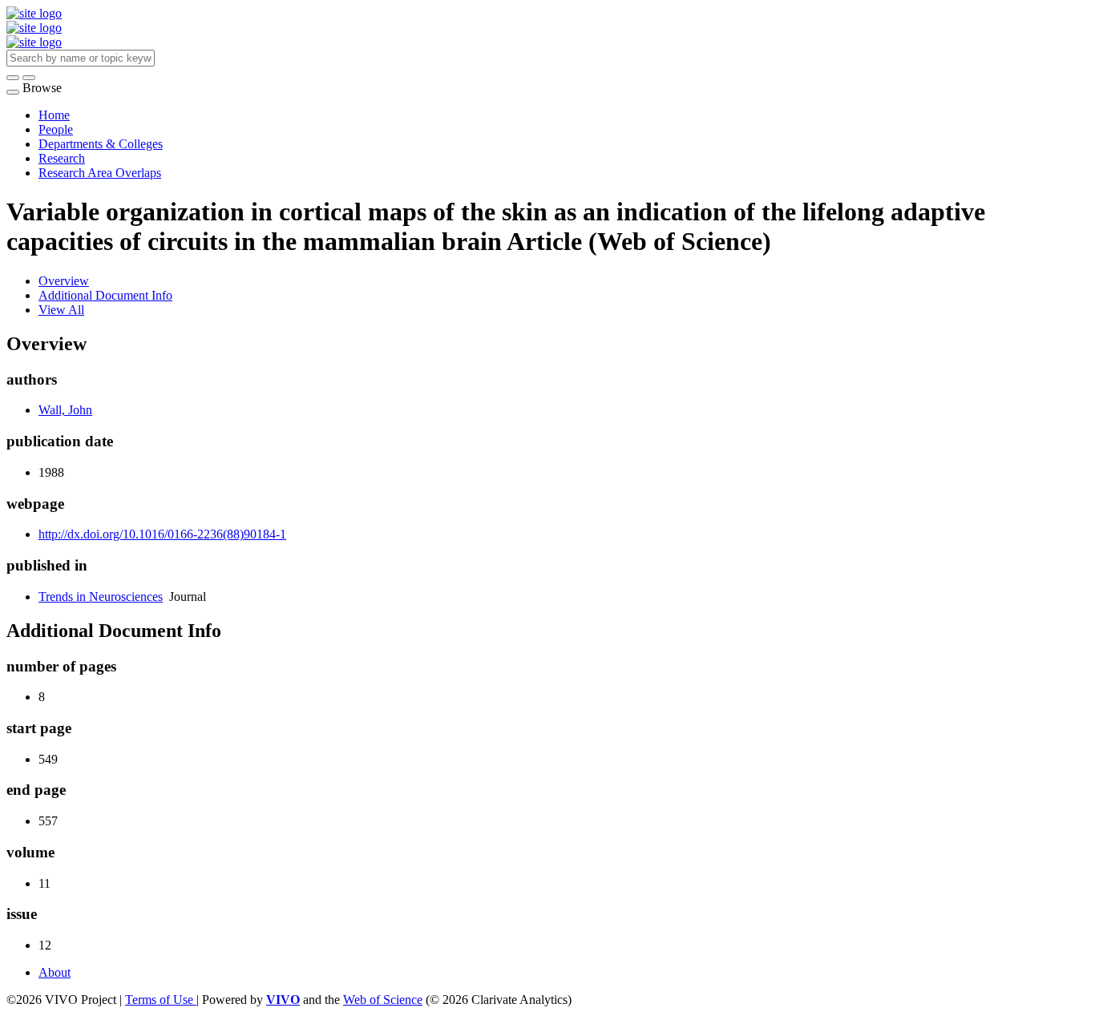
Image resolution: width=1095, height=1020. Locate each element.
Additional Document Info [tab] (105, 295)
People (55, 129)
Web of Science (382, 999)
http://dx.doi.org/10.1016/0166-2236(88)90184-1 (162, 534)
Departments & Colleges (100, 144)
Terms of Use (160, 999)
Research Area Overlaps (99, 172)
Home (54, 115)
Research (61, 158)
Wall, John (65, 410)
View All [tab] (61, 309)
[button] (12, 77)
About (54, 972)
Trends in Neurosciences (100, 596)
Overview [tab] (63, 281)
